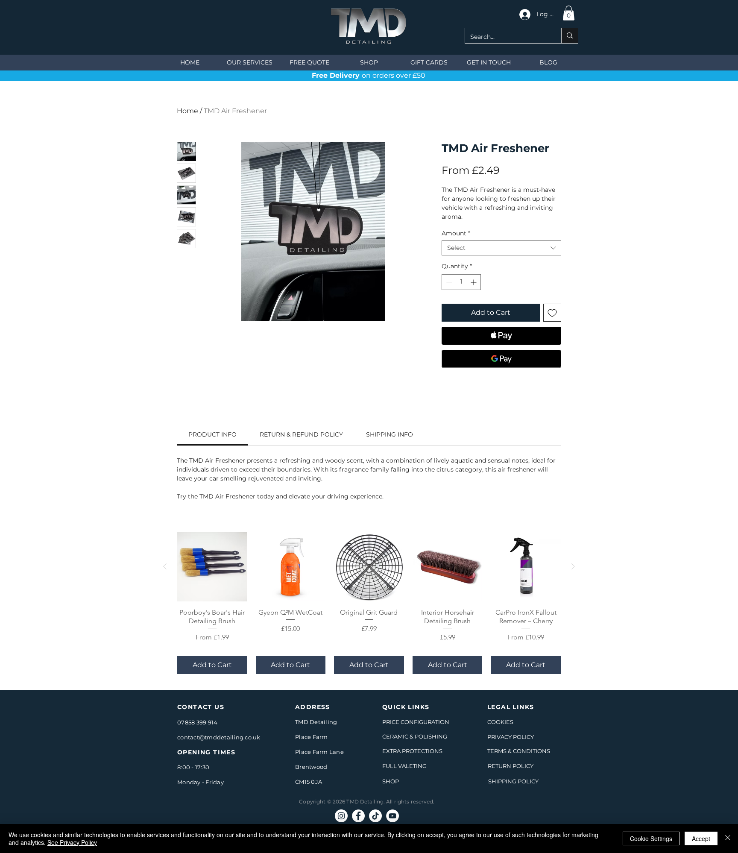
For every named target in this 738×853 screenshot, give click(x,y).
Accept (701, 838)
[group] (369, 602)
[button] (568, 13)
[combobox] (501, 247)
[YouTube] (392, 815)
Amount (456, 233)
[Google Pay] (501, 359)
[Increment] (474, 282)
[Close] (728, 838)
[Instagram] (341, 815)
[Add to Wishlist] (552, 313)
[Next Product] (573, 566)
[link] (212, 434)
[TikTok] (375, 815)
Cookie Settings (651, 838)
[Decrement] (448, 282)
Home (187, 111)
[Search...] (569, 35)
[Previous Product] (165, 566)
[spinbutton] (461, 282)
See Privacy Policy (72, 842)
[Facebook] (358, 815)
